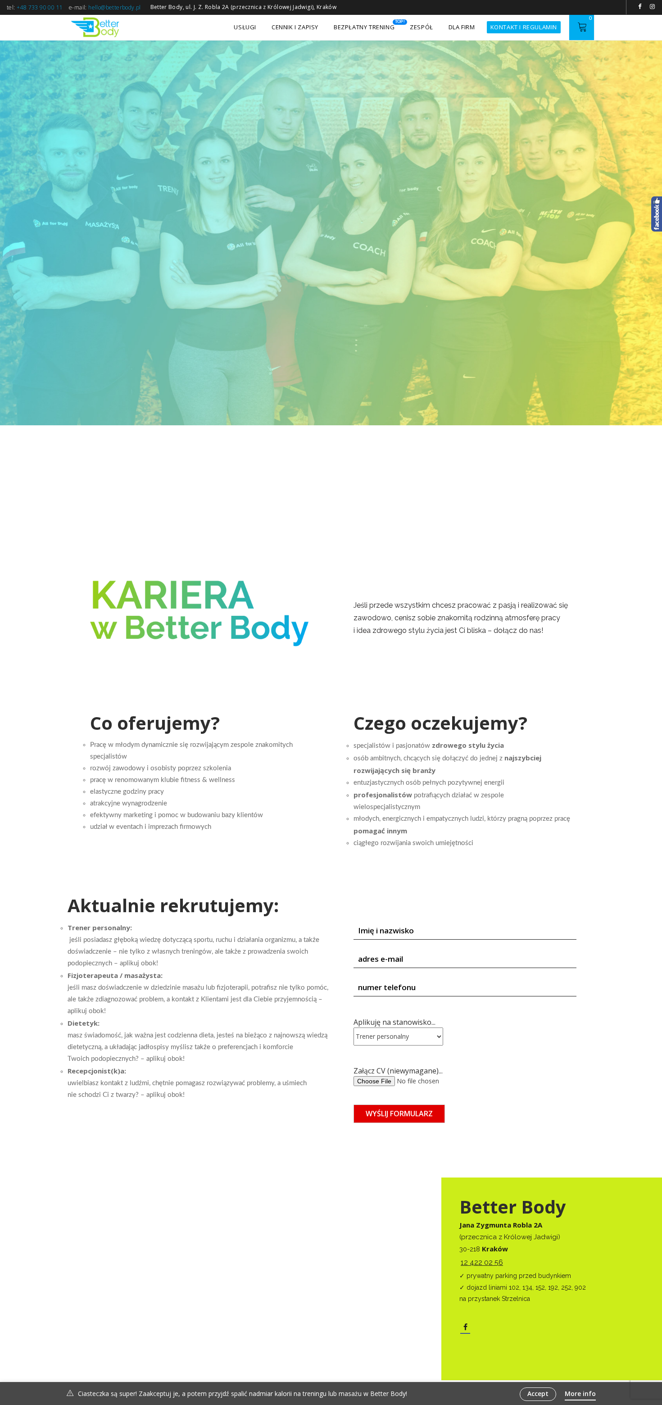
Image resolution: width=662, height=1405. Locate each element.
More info (580, 1393)
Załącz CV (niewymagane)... (398, 1071)
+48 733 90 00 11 (40, 7)
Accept (538, 1393)
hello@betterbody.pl (114, 7)
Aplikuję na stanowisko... (394, 1022)
